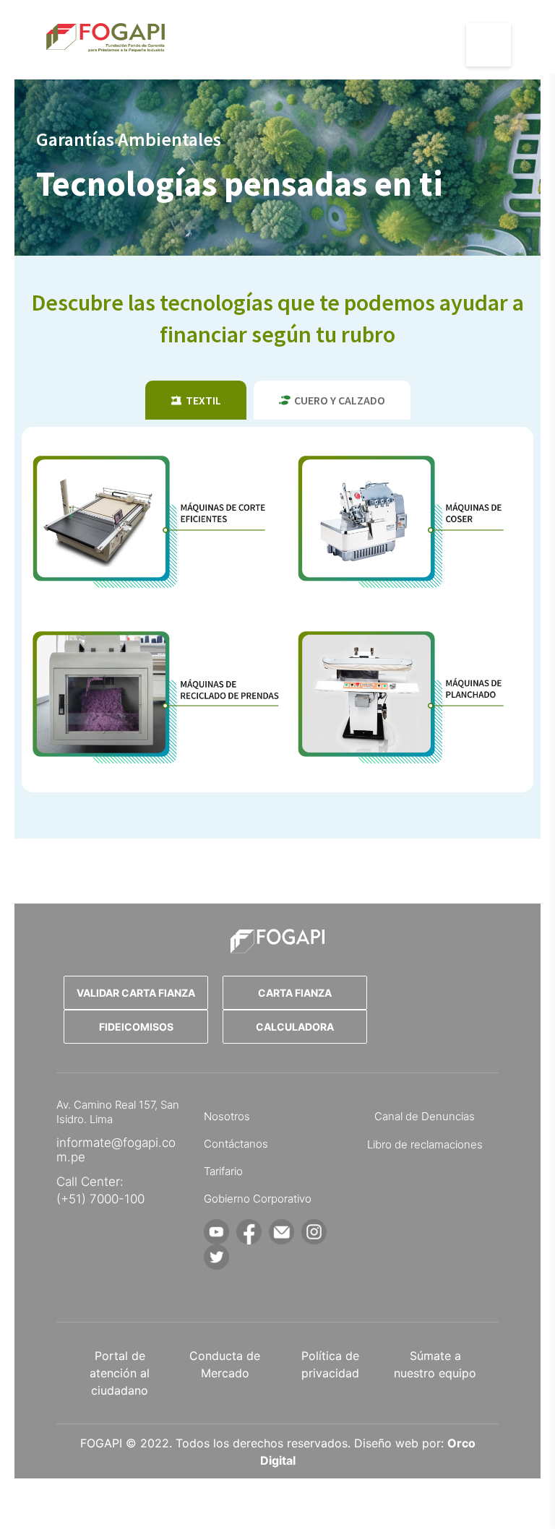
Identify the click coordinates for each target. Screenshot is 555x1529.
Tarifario (223, 1171)
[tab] (195, 400)
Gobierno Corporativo (257, 1198)
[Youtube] (216, 1231)
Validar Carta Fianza (136, 993)
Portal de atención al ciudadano (120, 1373)
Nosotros (227, 1116)
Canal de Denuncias (424, 1116)
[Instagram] (314, 1231)
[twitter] (216, 1257)
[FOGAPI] (277, 941)
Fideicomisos (136, 1027)
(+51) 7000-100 (100, 1199)
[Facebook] (249, 1231)
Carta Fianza (295, 993)
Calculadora (295, 1027)
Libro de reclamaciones (425, 1144)
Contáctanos (236, 1144)
